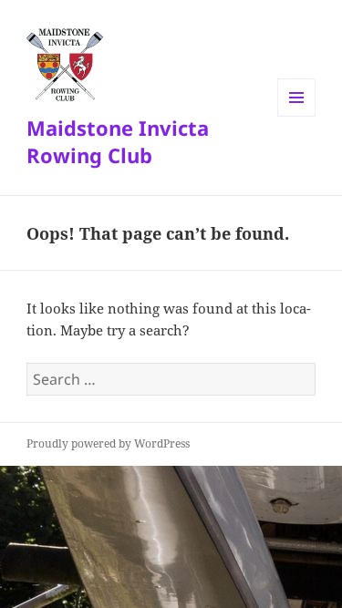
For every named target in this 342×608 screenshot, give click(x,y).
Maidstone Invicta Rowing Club (117, 141)
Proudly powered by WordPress (108, 443)
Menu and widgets (297, 116)
